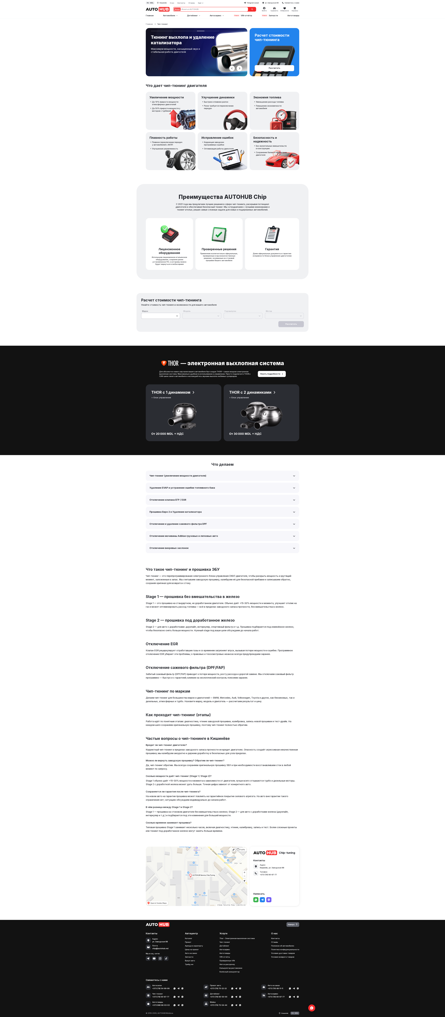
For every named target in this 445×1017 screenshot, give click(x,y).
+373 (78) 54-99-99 (161, 988)
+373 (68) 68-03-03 (161, 1005)
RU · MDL (150, 3)
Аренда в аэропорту (194, 946)
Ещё (199, 3)
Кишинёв (163, 3)
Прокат (188, 942)
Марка (145, 311)
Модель (187, 311)
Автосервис (215, 15)
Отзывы (191, 3)
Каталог (188, 938)
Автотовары (293, 15)
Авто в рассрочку (227, 964)
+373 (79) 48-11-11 (275, 988)
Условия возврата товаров (282, 957)
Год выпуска (230, 311)
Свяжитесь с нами (292, 3)
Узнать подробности (270, 374)
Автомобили (169, 15)
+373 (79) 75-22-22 (218, 988)
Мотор (269, 311)
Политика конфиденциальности (285, 949)
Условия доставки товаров (283, 953)
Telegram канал (253, 3)
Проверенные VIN (227, 961)
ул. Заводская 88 (272, 3)
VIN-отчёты (243, 15)
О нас (172, 3)
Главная (150, 15)
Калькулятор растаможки (230, 968)
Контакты (181, 3)
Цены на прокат (192, 949)
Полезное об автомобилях (282, 946)
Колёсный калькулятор (229, 972)
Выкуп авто (190, 961)
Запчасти (270, 15)
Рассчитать (274, 68)
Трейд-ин (189, 964)
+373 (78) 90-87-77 (160, 997)
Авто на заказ (191, 953)
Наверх (291, 924)
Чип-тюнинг (224, 942)
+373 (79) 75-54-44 (218, 1005)
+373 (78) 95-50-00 (218, 997)
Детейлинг (192, 15)
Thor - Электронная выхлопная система (237, 938)
